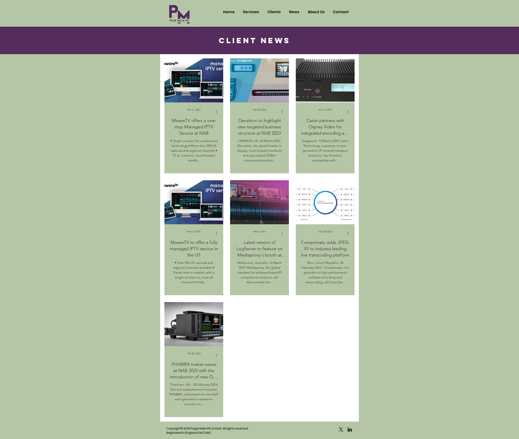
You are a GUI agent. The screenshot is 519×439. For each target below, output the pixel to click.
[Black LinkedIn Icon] (350, 429)
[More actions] (217, 111)
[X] (341, 429)
